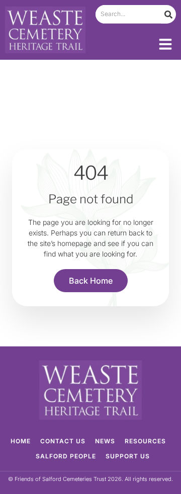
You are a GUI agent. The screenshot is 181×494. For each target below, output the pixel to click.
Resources (145, 441)
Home (21, 441)
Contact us (62, 441)
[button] (165, 44)
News (105, 441)
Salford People (66, 456)
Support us (128, 456)
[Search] (168, 14)
